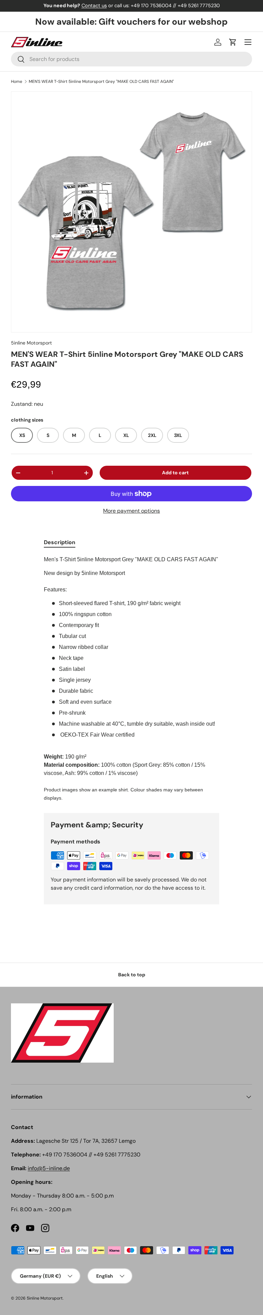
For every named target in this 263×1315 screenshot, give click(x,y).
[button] (232, 42)
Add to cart (175, 472)
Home (16, 81)
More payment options (131, 510)
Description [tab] (59, 542)
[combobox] (131, 59)
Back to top (131, 975)
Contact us (94, 5)
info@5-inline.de (49, 1168)
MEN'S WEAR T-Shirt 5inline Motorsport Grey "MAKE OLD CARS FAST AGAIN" (101, 81)
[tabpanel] (131, 678)
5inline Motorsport (31, 343)
